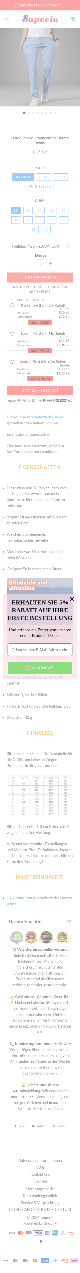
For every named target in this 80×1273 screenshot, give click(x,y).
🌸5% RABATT (40, 668)
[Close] (72, 599)
